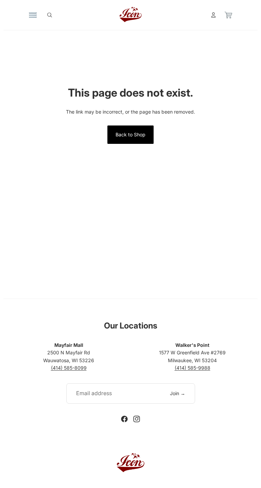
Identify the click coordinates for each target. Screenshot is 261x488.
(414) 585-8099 (69, 368)
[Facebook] (124, 419)
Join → (177, 393)
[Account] (213, 14)
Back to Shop (130, 134)
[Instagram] (137, 419)
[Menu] (33, 15)
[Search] (49, 14)
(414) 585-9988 (192, 368)
